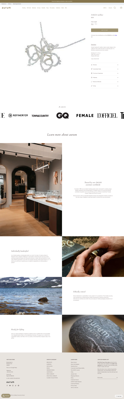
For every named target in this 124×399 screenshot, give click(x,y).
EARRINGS (49, 364)
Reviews (95, 64)
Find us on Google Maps (11, 367)
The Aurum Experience (98, 73)
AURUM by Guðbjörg (13, 395)
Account (110, 7)
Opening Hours (74, 366)
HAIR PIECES (49, 372)
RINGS (48, 368)
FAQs (72, 372)
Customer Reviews (75, 383)
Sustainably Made (97, 69)
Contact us (4, 3)
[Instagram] (12, 385)
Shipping (95, 77)
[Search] (114, 7)
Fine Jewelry (52, 7)
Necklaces (34, 7)
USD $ (104, 7)
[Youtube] (10, 385)
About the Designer (75, 364)
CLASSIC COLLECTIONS (52, 377)
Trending (24, 7)
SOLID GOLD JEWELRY (52, 375)
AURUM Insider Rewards (76, 381)
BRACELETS (49, 362)
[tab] (94, 44)
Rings (47, 7)
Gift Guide (29, 7)
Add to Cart (104, 30)
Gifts (66, 7)
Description (93, 44)
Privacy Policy (74, 385)
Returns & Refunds (97, 81)
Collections (58, 7)
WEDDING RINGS (50, 370)
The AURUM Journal (75, 370)
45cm (96, 24)
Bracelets (43, 7)
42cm (92, 24)
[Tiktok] (15, 385)
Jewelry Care (74, 374)
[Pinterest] (18, 385)
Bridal (62, 7)
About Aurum (74, 362)
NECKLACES (49, 366)
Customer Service (75, 379)
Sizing (94, 85)
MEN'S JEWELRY (50, 374)
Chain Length (94, 21)
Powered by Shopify (21, 395)
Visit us (9, 3)
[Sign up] (117, 377)
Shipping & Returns (75, 375)
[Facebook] (7, 385)
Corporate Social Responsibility (77, 368)
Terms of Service (74, 387)
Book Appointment (17, 3)
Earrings (38, 7)
